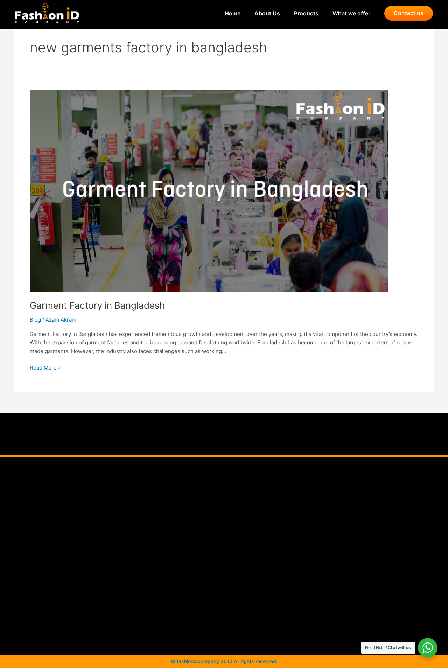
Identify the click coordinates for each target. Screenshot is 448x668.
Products (306, 13)
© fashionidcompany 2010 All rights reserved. (224, 661)
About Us (267, 13)
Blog (35, 319)
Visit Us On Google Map (219, 571)
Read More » (45, 367)
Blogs (219, 540)
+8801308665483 (333, 547)
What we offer (351, 13)
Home (232, 13)
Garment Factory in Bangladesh (97, 305)
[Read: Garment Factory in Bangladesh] (209, 190)
